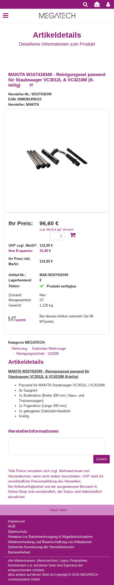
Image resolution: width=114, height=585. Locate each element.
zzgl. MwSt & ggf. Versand (56, 229)
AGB (11, 526)
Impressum (16, 521)
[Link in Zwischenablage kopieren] (28, 85)
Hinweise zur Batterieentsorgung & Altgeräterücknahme (50, 537)
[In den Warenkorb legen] (72, 235)
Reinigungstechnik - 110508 (37, 354)
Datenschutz (17, 532)
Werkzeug (19, 349)
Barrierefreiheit (19, 552)
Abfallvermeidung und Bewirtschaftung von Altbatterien (50, 542)
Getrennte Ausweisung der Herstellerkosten (41, 547)
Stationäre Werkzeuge (49, 349)
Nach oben (58, 510)
